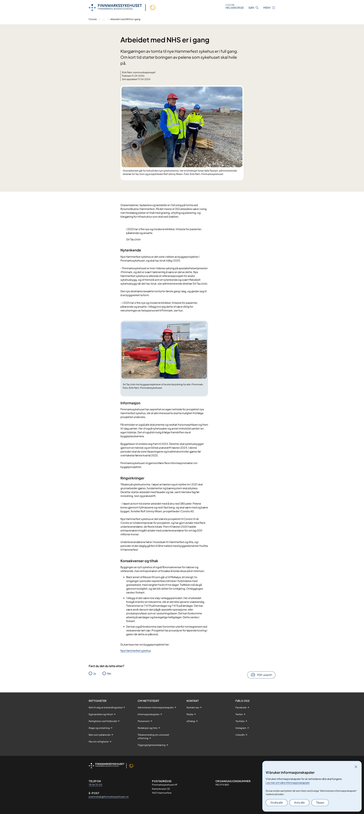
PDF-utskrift (264, 674)
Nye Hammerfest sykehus (135, 650)
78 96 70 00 (95, 784)
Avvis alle (299, 802)
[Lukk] (356, 766)
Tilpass (320, 802)
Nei (109, 673)
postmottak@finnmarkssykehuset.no (109, 796)
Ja (94, 673)
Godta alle (276, 802)
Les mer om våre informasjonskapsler (288, 782)
